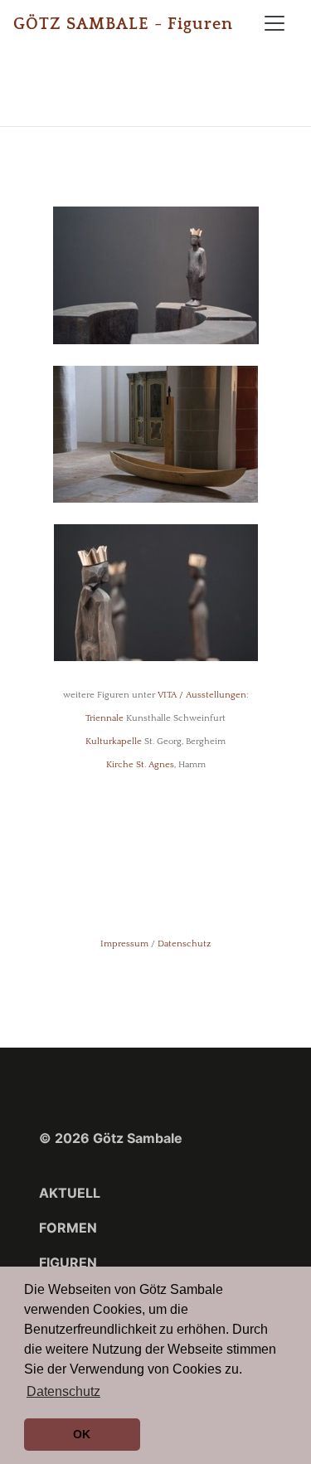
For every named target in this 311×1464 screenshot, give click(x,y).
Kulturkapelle (113, 742)
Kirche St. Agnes (140, 765)
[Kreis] (156, 274)
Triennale (104, 718)
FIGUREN (68, 1262)
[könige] (156, 591)
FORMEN (68, 1227)
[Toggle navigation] (274, 23)
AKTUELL (69, 1192)
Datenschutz (184, 944)
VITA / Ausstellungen (202, 695)
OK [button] (81, 1434)
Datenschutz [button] (63, 1391)
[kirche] (155, 433)
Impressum (124, 944)
